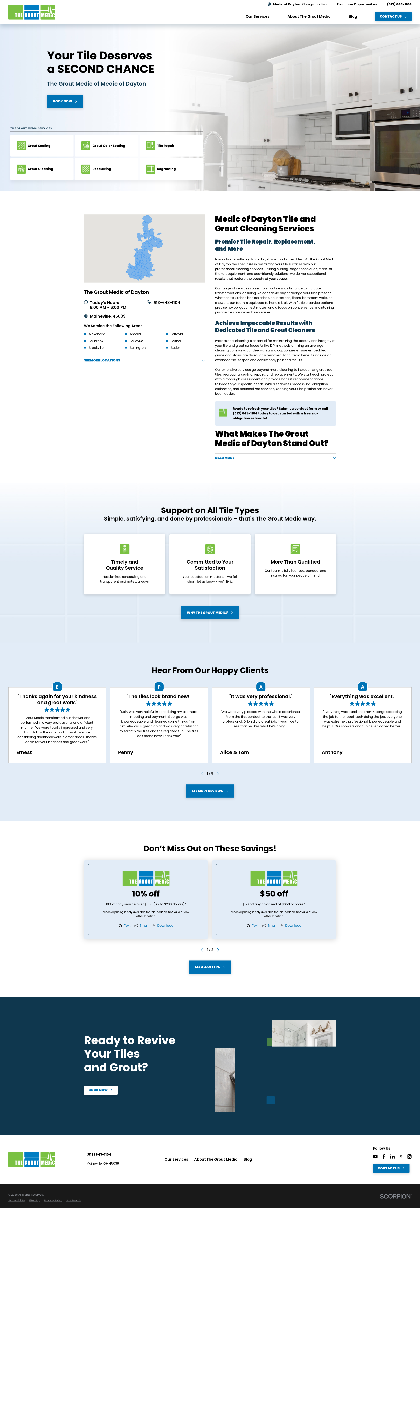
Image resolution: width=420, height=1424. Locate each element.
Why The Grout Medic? (207, 612)
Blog (247, 1159)
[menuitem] (16, 1200)
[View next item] (218, 773)
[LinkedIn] (392, 1156)
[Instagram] (409, 1156)
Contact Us (391, 16)
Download (165, 925)
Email (144, 925)
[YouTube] (375, 1156)
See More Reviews (207, 791)
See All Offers (207, 967)
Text (127, 925)
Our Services (176, 1159)
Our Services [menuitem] (257, 16)
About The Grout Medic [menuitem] (309, 16)
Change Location (314, 4)
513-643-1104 (166, 303)
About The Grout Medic (215, 1159)
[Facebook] (384, 1156)
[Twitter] (401, 1156)
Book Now (62, 101)
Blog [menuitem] (353, 16)
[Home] (31, 12)
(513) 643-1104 (399, 4)
